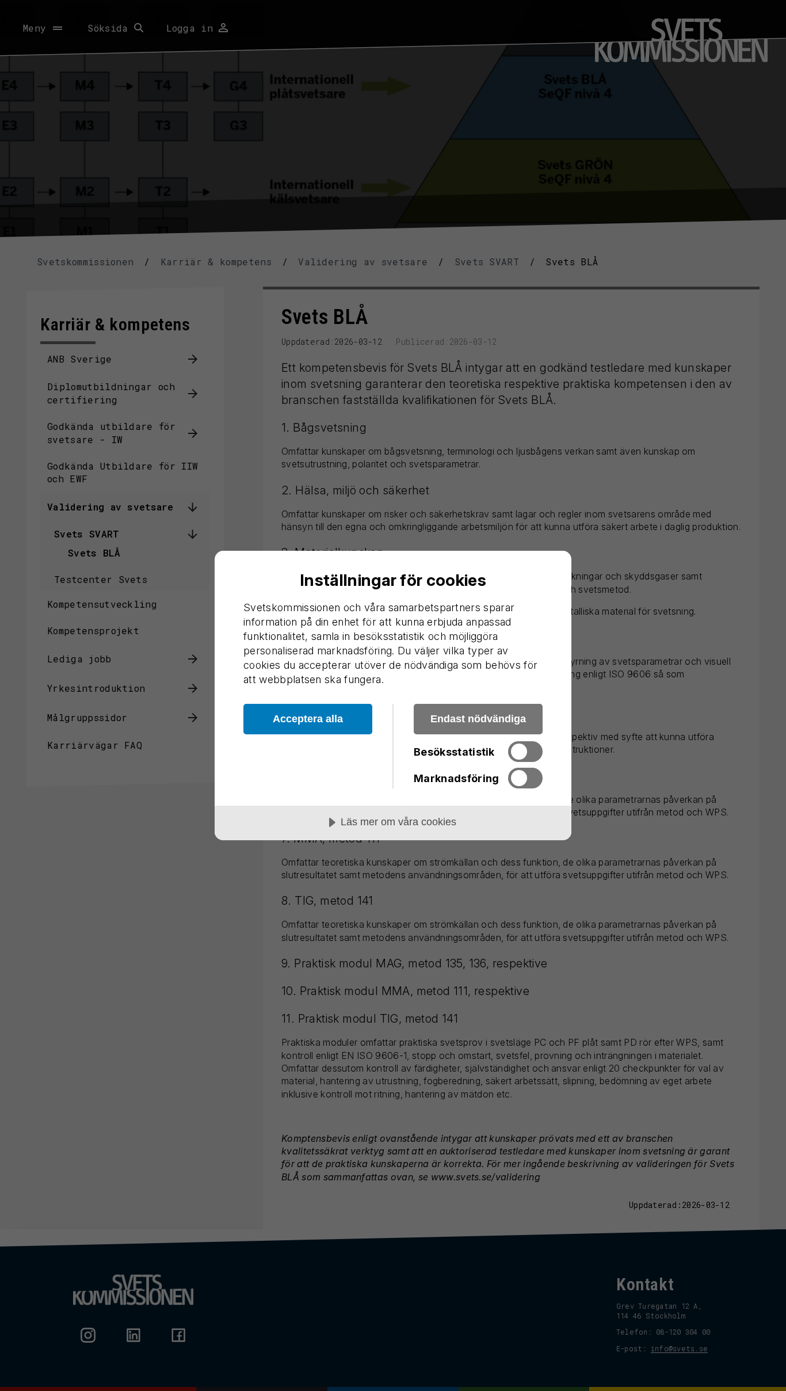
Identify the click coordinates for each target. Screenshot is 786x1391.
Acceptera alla (308, 719)
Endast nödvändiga (478, 719)
